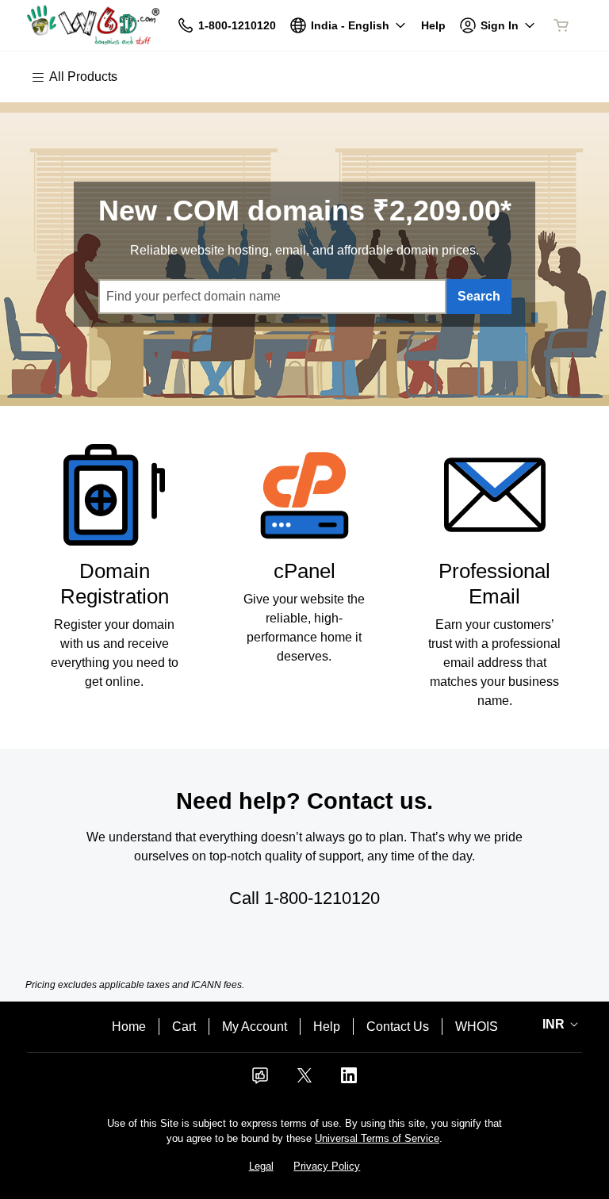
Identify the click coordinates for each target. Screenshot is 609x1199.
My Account (254, 1026)
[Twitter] (304, 1080)
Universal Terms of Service (377, 1138)
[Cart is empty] (561, 25)
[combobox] (272, 296)
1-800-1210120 (322, 898)
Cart (184, 1026)
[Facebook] (260, 1080)
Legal (261, 1166)
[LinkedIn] (348, 1080)
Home (129, 1026)
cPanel (304, 571)
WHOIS (476, 1026)
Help (326, 1026)
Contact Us (397, 1026)
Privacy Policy (326, 1166)
